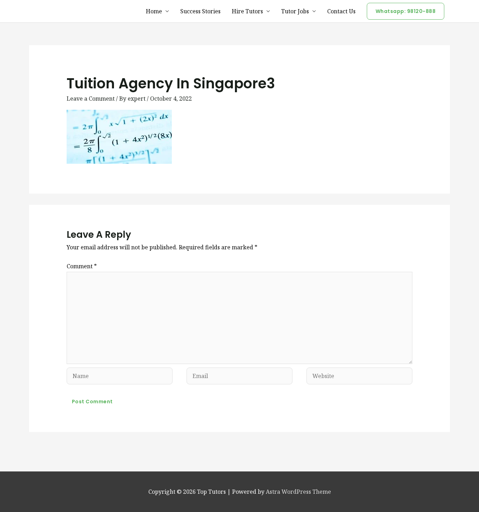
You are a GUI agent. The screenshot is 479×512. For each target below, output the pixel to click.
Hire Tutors (247, 11)
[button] (406, 11)
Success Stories (200, 11)
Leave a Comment (91, 98)
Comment (82, 266)
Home (154, 11)
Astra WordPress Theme (298, 492)
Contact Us (341, 11)
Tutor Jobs (295, 11)
